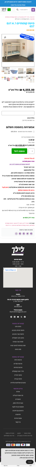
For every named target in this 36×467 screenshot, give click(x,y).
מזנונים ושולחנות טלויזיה (18, 383)
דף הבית (32, 17)
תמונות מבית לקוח (18, 407)
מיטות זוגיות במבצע (18, 330)
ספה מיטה (18, 349)
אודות (18, 391)
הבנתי (29, 462)
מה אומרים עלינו (18, 395)
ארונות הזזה (18, 360)
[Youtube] (18, 317)
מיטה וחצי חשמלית (18, 338)
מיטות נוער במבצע (18, 334)
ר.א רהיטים (9, 225)
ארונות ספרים (18, 363)
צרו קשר (18, 422)
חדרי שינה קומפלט (18, 371)
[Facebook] (25, 317)
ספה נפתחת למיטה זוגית (18, 345)
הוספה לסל (19, 151)
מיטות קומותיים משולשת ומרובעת (20, 225)
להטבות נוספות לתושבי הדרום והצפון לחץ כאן (18, 2)
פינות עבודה (18, 379)
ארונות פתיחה (18, 367)
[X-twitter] (21, 317)
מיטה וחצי (18, 326)
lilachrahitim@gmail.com (18, 312)
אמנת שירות (18, 418)
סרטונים (18, 414)
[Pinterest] (11, 317)
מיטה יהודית (18, 375)
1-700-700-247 (18, 301)
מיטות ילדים (26, 223)
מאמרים (18, 399)
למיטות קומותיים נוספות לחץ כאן (20, 164)
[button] (5, 37)
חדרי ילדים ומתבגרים (23, 17)
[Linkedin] (15, 317)
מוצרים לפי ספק (18, 403)
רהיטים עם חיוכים (18, 410)
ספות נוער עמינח (18, 342)
